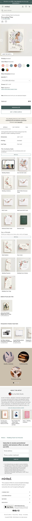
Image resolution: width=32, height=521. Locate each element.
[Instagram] (19, 510)
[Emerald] (28, 65)
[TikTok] (17, 510)
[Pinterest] (15, 510)
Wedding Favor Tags (6, 291)
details (5, 127)
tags (26, 127)
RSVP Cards (4, 210)
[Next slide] (31, 40)
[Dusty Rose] (3, 65)
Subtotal (3, 101)
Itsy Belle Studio (6, 18)
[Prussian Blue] (11, 65)
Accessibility (25, 514)
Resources (5, 502)
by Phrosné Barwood (5, 315)
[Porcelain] (24, 65)
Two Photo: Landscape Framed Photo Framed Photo (6, 341)
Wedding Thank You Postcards (15, 437)
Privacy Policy (15, 514)
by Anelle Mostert (4, 342)
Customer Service (6, 495)
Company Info (5, 492)
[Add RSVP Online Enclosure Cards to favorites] (30, 176)
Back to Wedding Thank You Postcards (10, 15)
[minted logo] (7, 6)
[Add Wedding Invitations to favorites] (14, 176)
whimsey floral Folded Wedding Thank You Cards (6, 313)
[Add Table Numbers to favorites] (14, 240)
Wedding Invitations (6, 190)
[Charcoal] (3, 70)
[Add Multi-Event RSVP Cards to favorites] (30, 196)
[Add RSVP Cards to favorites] (14, 196)
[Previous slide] (1, 40)
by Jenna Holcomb (17, 342)
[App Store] (9, 507)
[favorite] (6, 21)
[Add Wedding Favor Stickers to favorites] (30, 259)
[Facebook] (13, 510)
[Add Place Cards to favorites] (30, 240)
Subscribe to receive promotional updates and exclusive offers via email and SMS (15, 445)
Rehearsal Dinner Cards (7, 228)
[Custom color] (7, 70)
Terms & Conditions (8, 514)
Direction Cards (20, 228)
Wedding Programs (6, 273)
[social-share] (2, 21)
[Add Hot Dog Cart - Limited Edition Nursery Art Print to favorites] (9, 411)
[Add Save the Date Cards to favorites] (30, 158)
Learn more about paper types (9, 89)
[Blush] (7, 65)
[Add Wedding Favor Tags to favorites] (14, 277)
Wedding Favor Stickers (22, 273)
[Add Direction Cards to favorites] (30, 214)
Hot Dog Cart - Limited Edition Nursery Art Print (4, 422)
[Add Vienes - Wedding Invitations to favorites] (31, 411)
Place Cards (19, 255)
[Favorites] (26, 6)
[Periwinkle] (19, 65)
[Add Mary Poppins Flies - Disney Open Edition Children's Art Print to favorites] (20, 411)
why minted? (16, 127)
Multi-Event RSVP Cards (22, 210)
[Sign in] (23, 6)
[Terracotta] (15, 65)
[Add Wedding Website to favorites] (14, 158)
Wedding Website (6, 172)
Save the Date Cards (21, 172)
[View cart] (29, 6)
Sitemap (20, 514)
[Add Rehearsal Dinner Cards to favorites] (14, 214)
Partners (4, 499)
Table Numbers (5, 255)
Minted (3, 437)
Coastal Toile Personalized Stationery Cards (18, 341)
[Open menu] (2, 6)
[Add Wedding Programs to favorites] (14, 259)
